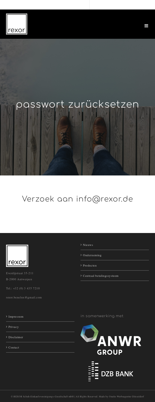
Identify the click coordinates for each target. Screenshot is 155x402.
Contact (13, 347)
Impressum (15, 316)
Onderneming (92, 255)
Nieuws (88, 245)
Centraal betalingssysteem (101, 276)
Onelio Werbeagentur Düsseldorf (126, 396)
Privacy (13, 327)
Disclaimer (15, 337)
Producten (90, 265)
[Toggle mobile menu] (147, 26)
